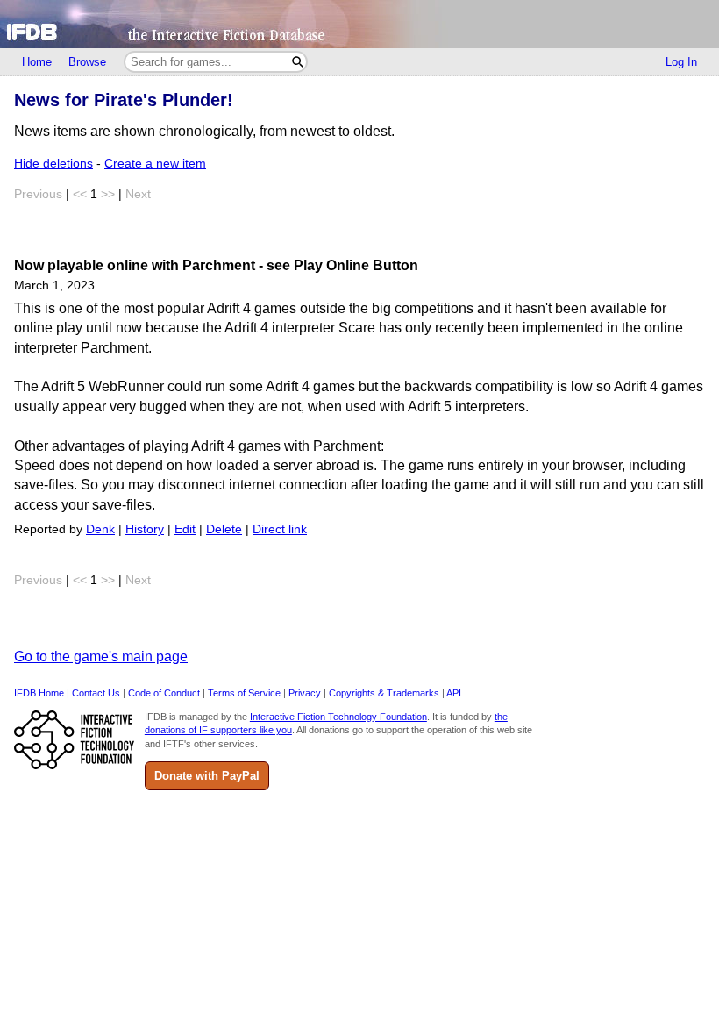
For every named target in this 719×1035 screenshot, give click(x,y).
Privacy (304, 693)
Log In (681, 61)
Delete (224, 529)
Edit (185, 529)
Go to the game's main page (101, 656)
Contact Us (96, 693)
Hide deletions (53, 163)
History (144, 529)
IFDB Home (39, 693)
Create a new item (155, 163)
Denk (100, 529)
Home (37, 61)
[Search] (297, 62)
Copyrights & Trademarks (384, 693)
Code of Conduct (164, 693)
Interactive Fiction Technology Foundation (338, 716)
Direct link (280, 529)
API (453, 693)
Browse (87, 61)
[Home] (359, 24)
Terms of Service (244, 693)
